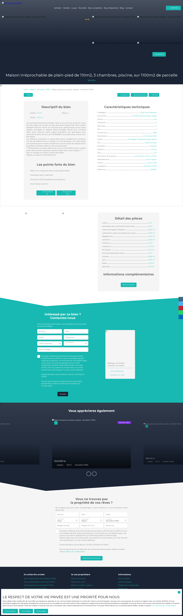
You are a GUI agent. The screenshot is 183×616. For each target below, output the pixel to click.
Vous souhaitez (69, 342)
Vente (26, 90)
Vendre (66, 8)
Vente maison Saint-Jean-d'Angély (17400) (40, 579)
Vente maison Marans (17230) (35, 589)
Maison (32, 90)
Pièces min (110, 526)
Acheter (58, 8)
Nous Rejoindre (111, 8)
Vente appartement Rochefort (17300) (39, 585)
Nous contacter (77, 589)
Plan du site (122, 589)
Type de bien (85, 519)
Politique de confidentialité (128, 585)
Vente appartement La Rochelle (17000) (39, 582)
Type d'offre (60, 519)
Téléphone (69, 337)
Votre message (45, 349)
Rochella (82, 8)
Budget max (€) (63, 526)
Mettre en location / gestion (82, 585)
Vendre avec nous (78, 582)
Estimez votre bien (78, 579)
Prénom (42, 331)
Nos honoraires (124, 579)
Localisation (109, 519)
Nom (67, 331)
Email (41, 337)
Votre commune (45, 343)
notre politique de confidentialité (163, 606)
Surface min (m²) (88, 526)
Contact (129, 8)
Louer (74, 8)
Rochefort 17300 (43, 90)
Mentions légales (124, 582)
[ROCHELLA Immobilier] (13, 8)
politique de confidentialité (74, 552)
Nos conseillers (95, 8)
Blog (122, 8)
